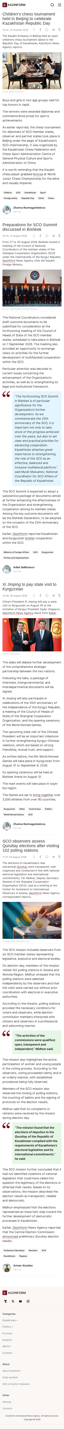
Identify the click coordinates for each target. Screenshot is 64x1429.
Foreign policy (10, 198)
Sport (43, 192)
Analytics (7, 1339)
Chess (51, 198)
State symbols (10, 1377)
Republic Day (27, 198)
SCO (18, 192)
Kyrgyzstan (47, 552)
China (41, 198)
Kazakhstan (30, 192)
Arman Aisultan (23, 1265)
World (5, 1346)
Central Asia (35, 809)
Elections (33, 1250)
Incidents (7, 1352)
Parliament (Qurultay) (14, 1250)
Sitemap (6, 1401)
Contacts (7, 1408)
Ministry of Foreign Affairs (16, 552)
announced (10, 1236)
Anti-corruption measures (16, 1383)
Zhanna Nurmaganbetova (29, 207)
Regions (23, 1256)
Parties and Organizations (16, 558)
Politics (48, 809)
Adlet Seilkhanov (23, 567)
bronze (38, 174)
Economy (7, 1333)
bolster (30, 538)
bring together (43, 795)
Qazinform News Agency (17, 613)
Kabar (52, 613)
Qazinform (8, 260)
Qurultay (22, 866)
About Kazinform (11, 1370)
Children (8, 192)
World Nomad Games (14, 814)
